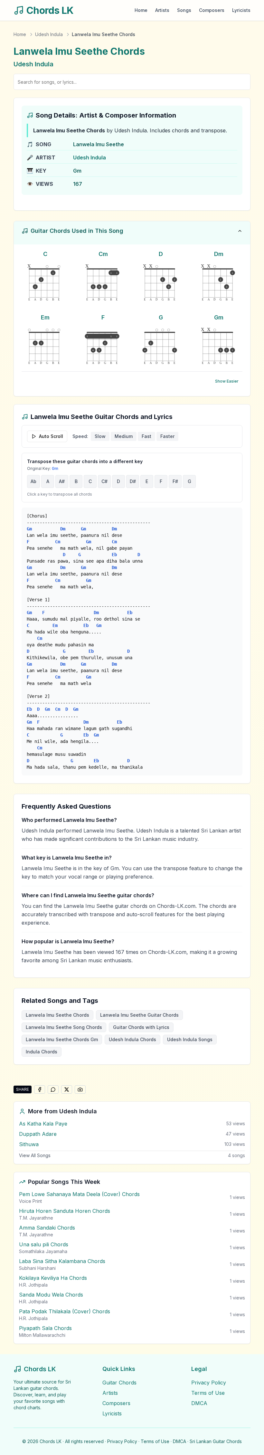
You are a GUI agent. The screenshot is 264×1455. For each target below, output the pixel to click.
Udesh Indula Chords (132, 1039)
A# (62, 481)
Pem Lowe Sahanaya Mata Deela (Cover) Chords (79, 1194)
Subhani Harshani (37, 1268)
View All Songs (35, 1155)
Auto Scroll (51, 436)
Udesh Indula (49, 34)
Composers (211, 10)
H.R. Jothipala (33, 1285)
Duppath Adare (38, 1134)
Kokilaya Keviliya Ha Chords (53, 1278)
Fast (146, 436)
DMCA (199, 1403)
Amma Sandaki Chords (47, 1227)
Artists (162, 10)
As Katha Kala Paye (43, 1123)
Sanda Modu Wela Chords (51, 1294)
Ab (33, 481)
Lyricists (241, 10)
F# (175, 481)
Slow (100, 436)
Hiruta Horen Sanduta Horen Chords (64, 1211)
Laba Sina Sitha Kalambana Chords (62, 1261)
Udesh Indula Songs (189, 1039)
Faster (167, 436)
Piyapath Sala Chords (45, 1328)
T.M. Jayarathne (36, 1218)
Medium (124, 436)
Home (141, 10)
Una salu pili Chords (43, 1244)
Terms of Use (208, 1393)
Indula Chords (41, 1051)
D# (133, 481)
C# (104, 481)
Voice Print (30, 1201)
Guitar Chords (119, 1382)
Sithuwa (29, 1144)
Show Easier (227, 381)
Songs (184, 10)
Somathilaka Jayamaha (43, 1251)
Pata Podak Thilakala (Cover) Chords (64, 1311)
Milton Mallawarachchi (42, 1335)
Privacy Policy (208, 1382)
